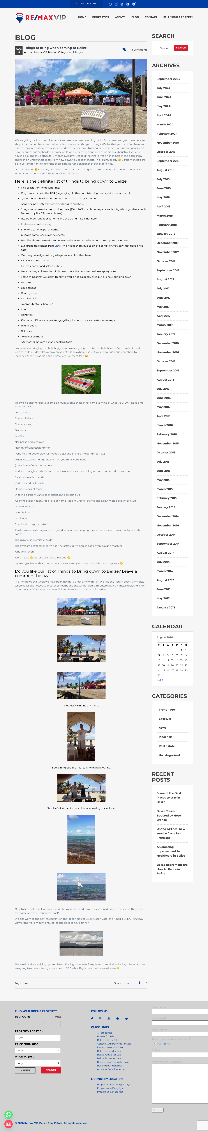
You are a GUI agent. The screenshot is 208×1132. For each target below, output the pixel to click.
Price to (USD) (25, 1056)
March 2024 (165, 124)
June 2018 (164, 188)
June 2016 (164, 398)
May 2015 (163, 480)
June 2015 (164, 470)
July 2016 (163, 388)
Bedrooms (22, 1016)
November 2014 (168, 525)
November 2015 (168, 443)
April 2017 (163, 316)
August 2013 (165, 580)
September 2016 (168, 370)
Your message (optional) (167, 1061)
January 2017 (166, 334)
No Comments (138, 49)
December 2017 (168, 243)
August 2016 (165, 379)
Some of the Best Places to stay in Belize (169, 798)
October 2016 (166, 361)
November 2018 (168, 142)
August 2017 (165, 279)
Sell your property (178, 17)
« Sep (160, 679)
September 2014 (168, 543)
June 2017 (164, 297)
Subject (157, 1050)
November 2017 (168, 252)
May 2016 (163, 407)
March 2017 (165, 325)
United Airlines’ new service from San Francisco (171, 833)
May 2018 (163, 197)
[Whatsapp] (8, 1115)
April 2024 (164, 115)
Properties (100, 17)
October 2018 (166, 151)
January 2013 (166, 607)
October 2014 (166, 534)
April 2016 (163, 416)
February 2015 (167, 498)
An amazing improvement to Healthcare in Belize (171, 851)
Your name (159, 1007)
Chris (58, 245)
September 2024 (168, 79)
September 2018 (168, 161)
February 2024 (167, 133)
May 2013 (163, 598)
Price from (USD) (27, 1044)
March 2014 (165, 571)
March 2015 (165, 489)
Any (20, 1037)
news (162, 727)
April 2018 (164, 206)
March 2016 (165, 425)
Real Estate (167, 746)
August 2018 (165, 170)
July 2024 (163, 88)
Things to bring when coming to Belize (55, 48)
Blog (135, 17)
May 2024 (163, 106)
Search (51, 1070)
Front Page (167, 709)
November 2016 (168, 352)
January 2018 (166, 233)
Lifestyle (78, 52)
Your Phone (159, 1029)
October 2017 (166, 261)
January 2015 (166, 507)
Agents (120, 17)
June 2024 (164, 97)
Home (82, 17)
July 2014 (163, 562)
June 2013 (164, 589)
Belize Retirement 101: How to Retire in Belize (172, 869)
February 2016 (167, 434)
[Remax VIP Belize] (41, 17)
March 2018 (165, 215)
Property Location (29, 1031)
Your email (159, 1018)
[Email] (8, 1124)
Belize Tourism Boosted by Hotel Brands (169, 815)
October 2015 (166, 452)
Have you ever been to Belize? (171, 1039)
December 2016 (168, 343)
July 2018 (163, 179)
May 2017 (163, 306)
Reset (26, 1070)
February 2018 (167, 224)
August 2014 (165, 552)
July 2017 (163, 288)
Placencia (166, 737)
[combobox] (38, 1050)
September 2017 (168, 270)
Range (58, 1017)
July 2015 (163, 461)
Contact (151, 17)
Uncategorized (169, 755)
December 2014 (168, 516)
